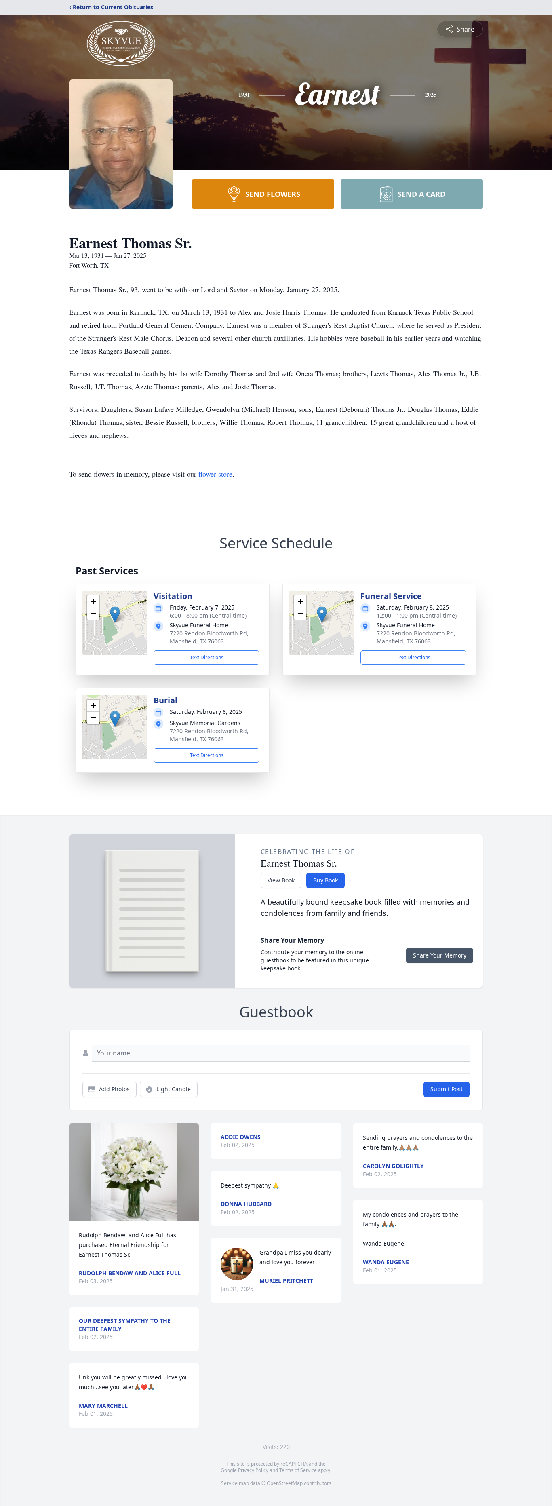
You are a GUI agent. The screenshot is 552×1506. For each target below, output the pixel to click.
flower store (215, 474)
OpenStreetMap (285, 1483)
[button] (115, 614)
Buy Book (325, 880)
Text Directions (206, 657)
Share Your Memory (439, 955)
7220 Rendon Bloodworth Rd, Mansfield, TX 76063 (209, 637)
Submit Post (446, 1089)
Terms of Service (298, 1470)
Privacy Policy (253, 1470)
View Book (281, 880)
